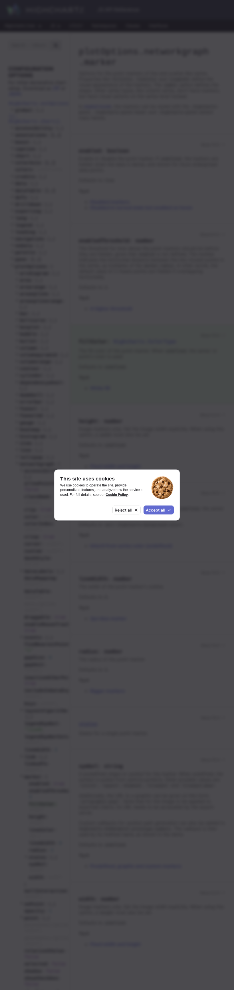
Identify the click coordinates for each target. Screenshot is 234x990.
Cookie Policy (117, 494)
